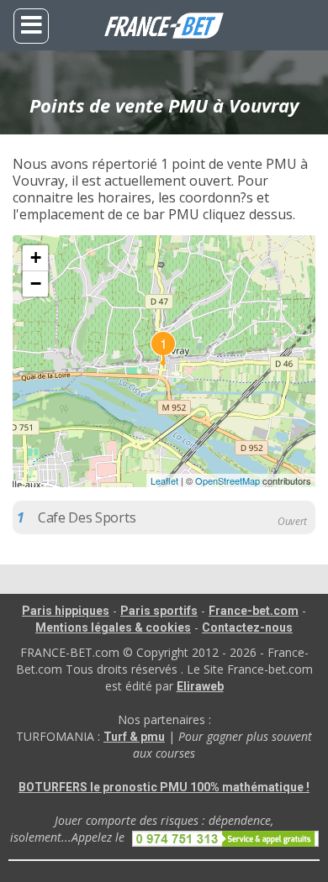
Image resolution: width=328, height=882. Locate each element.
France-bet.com (254, 610)
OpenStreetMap (227, 480)
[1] (164, 361)
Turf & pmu (134, 736)
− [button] (35, 283)
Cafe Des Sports (86, 517)
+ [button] (35, 257)
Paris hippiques (65, 610)
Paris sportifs (159, 610)
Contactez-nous (247, 627)
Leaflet (164, 480)
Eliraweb (200, 686)
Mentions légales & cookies (113, 627)
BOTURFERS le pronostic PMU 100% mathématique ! (164, 787)
